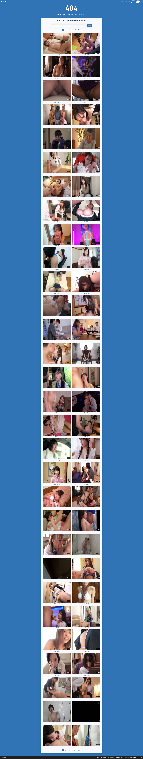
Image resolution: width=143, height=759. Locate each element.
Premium (122, 1)
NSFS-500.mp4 (57, 150)
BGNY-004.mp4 (57, 388)
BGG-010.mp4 (86, 173)
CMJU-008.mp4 (57, 508)
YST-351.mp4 (86, 317)
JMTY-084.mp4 (57, 627)
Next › (79, 29)
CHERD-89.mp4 (86, 269)
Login (133, 1)
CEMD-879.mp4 (86, 341)
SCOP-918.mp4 (86, 412)
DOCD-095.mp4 (86, 293)
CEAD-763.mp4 (86, 508)
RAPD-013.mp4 (57, 317)
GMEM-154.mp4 (87, 78)
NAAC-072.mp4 (86, 460)
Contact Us (140, 757)
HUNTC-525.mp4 (57, 197)
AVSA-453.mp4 (86, 579)
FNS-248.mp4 (56, 102)
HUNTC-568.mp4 (87, 388)
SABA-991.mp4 (86, 126)
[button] (141, 2)
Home (98, 757)
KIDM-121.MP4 (57, 651)
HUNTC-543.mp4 (87, 675)
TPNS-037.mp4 (57, 269)
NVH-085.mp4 (86, 627)
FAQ (108, 757)
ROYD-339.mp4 (57, 532)
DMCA (122, 757)
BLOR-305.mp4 (86, 197)
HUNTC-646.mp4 (57, 126)
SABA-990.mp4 (57, 245)
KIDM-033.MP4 (86, 603)
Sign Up (137, 1)
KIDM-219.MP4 (86, 651)
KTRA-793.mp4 (57, 293)
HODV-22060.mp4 (57, 54)
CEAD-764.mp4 (86, 484)
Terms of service (103, 757)
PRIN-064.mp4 (86, 245)
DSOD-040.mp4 (57, 699)
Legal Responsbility (133, 757)
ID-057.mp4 (57, 78)
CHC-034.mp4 (86, 555)
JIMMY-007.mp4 (57, 341)
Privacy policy (118, 757)
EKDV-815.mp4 (57, 173)
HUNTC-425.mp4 (87, 746)
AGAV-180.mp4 (86, 699)
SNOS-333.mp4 (57, 746)
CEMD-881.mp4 (57, 460)
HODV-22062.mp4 (57, 221)
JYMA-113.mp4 (86, 221)
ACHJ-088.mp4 (57, 412)
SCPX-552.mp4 (86, 102)
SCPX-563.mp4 (86, 532)
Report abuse (127, 757)
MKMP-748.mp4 (87, 54)
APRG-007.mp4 (86, 436)
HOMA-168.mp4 (57, 675)
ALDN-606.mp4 (86, 150)
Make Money (128, 1)
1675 (75, 29)
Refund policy (112, 757)
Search (89, 25)
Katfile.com (4, 757)
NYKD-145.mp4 (57, 484)
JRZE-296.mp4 (86, 364)
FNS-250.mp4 (56, 364)
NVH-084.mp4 (56, 555)
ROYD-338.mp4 (57, 579)
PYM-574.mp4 (56, 436)
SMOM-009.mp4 (57, 603)
